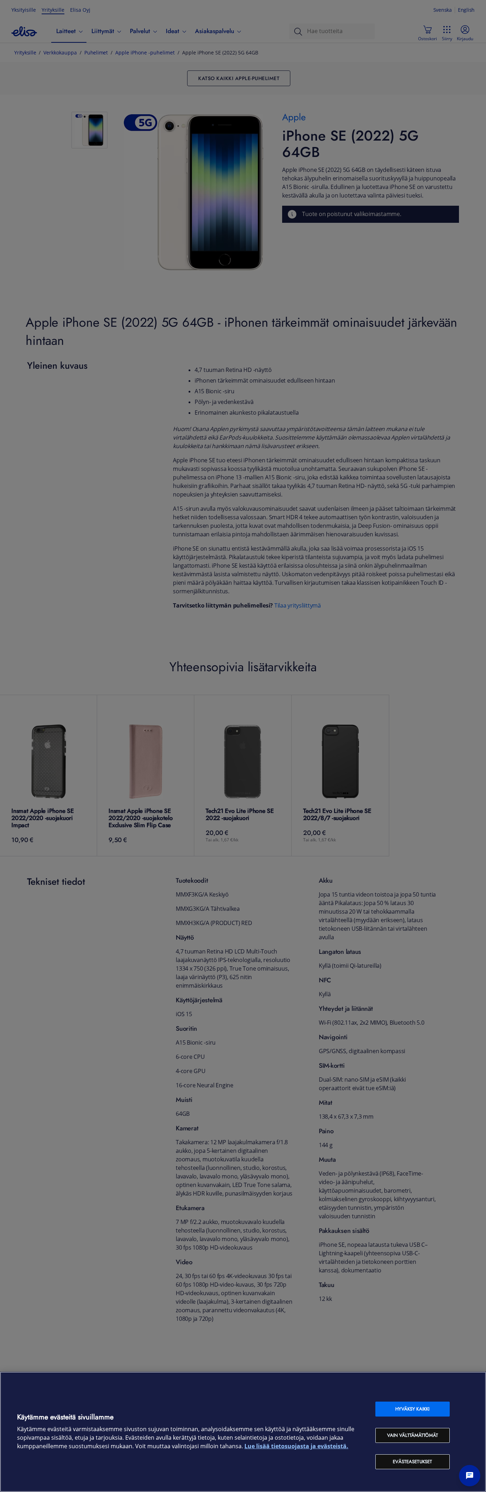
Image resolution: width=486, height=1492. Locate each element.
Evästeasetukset (412, 1461)
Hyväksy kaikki (412, 1409)
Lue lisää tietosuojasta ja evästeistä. (296, 1446)
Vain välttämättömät (412, 1435)
